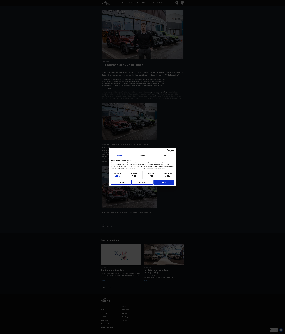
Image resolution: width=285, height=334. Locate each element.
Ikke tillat (121, 182)
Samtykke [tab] (120, 155)
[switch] (134, 176)
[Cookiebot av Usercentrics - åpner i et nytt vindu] (167, 150)
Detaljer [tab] (142, 155)
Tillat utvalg (142, 182)
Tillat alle (163, 182)
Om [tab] (165, 155)
